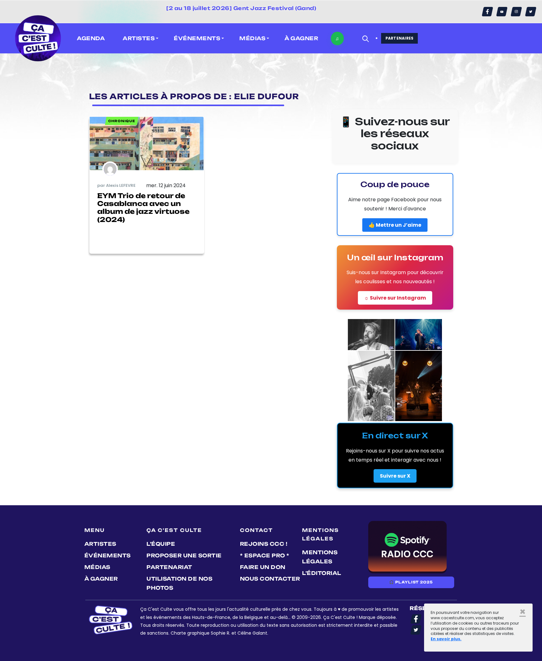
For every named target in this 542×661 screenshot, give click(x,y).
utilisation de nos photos (179, 583)
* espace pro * (265, 555)
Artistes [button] (139, 38)
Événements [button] (197, 38)
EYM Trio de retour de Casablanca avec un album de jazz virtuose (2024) (143, 208)
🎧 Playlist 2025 (411, 582)
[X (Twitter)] (530, 11)
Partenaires (399, 38)
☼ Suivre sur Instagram (395, 297)
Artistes (100, 544)
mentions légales (319, 557)
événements (107, 555)
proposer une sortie (184, 555)
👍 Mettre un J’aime (395, 225)
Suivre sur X (395, 475)
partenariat (169, 567)
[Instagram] (516, 11)
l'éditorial (321, 573)
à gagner (301, 38)
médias (97, 567)
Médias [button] (252, 38)
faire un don (262, 567)
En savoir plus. (446, 639)
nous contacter (270, 579)
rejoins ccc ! (264, 544)
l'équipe (160, 544)
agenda (91, 38)
